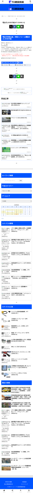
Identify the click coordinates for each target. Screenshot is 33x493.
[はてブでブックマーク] (27, 415)
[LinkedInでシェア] (20, 419)
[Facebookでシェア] (14, 26)
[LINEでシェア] (18, 26)
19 (12, 212)
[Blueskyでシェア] (20, 411)
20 (16, 212)
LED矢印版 (5, 65)
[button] (22, 26)
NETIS (21, 62)
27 (16, 214)
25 (7, 214)
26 (12, 214)
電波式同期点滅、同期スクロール (23, 65)
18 (7, 212)
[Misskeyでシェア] (27, 411)
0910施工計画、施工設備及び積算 (10, 62)
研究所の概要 (8, 481)
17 (3, 212)
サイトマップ (24, 484)
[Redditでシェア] (20, 415)
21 (20, 212)
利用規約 (24, 481)
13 (16, 211)
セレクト (12, 65)
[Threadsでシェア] (12, 415)
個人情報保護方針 (8, 484)
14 (20, 211)
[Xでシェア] (11, 26)
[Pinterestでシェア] (12, 419)
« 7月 (2, 218)
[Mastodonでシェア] (12, 411)
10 (3, 211)
